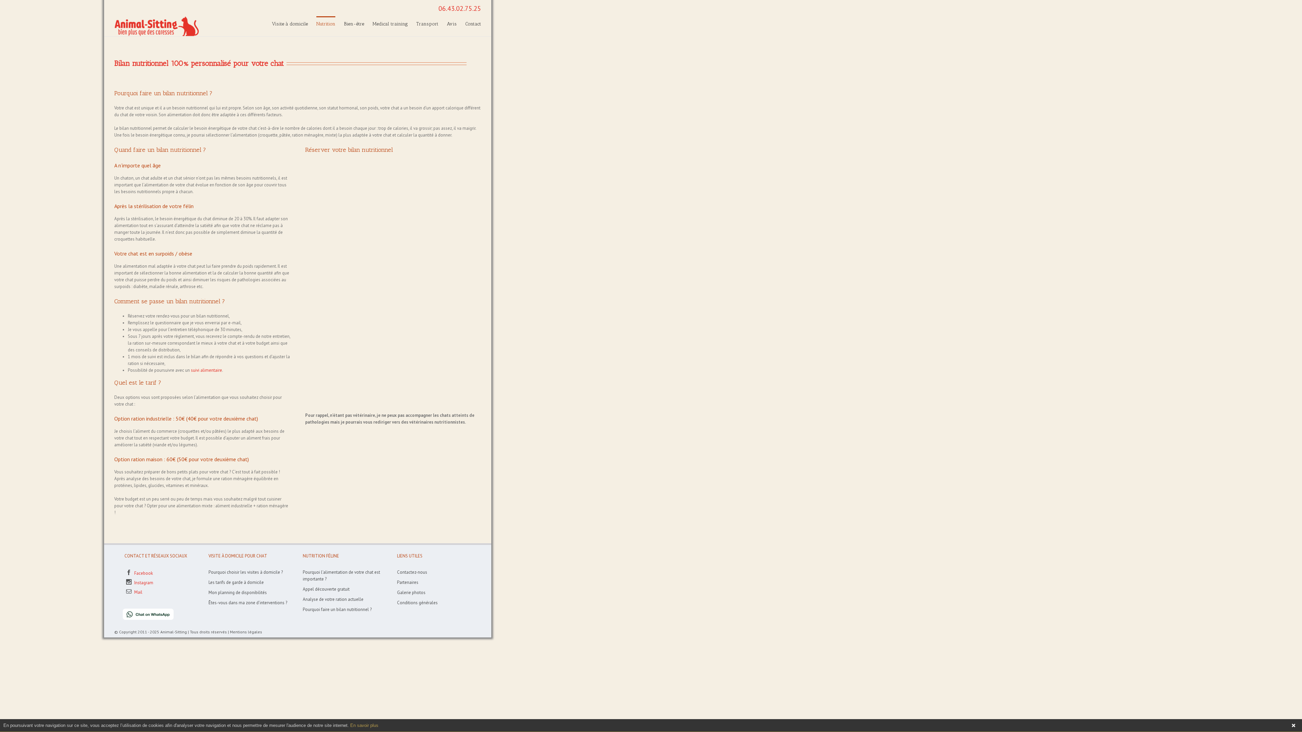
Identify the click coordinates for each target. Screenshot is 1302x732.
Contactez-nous (412, 572)
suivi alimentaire (206, 370)
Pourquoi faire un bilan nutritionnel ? (337, 609)
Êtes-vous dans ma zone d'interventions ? (248, 603)
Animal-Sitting (173, 631)
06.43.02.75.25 (459, 8)
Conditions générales (417, 603)
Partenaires (407, 582)
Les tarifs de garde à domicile (236, 582)
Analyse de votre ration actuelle (333, 599)
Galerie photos (411, 592)
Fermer (1293, 725)
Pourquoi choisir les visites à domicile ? (246, 572)
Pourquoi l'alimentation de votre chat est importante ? (341, 575)
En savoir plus (364, 725)
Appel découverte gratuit (326, 589)
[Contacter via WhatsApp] (144, 612)
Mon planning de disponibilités (238, 592)
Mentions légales (246, 631)
